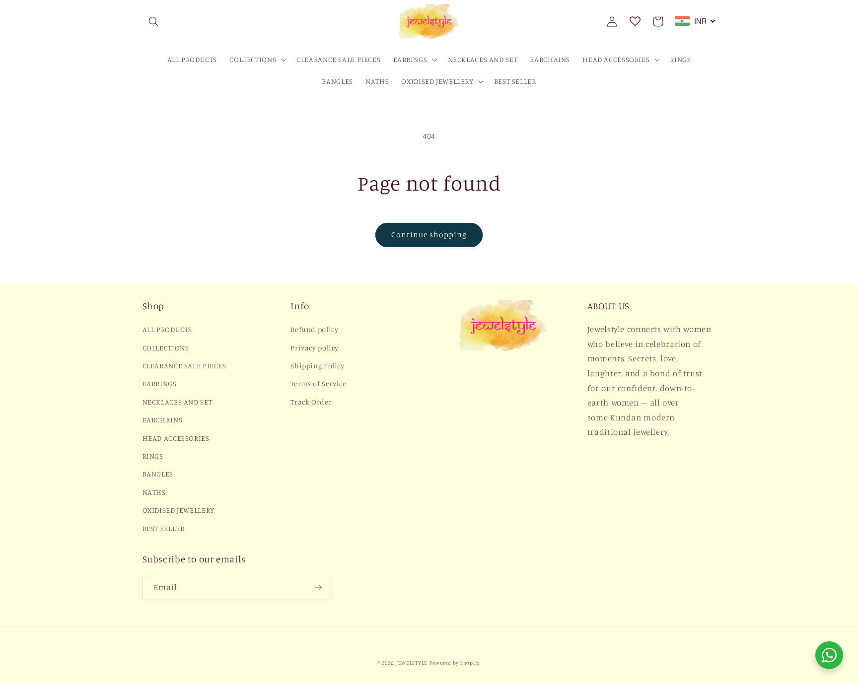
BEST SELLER (164, 528)
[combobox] (695, 21)
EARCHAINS (163, 419)
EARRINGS (160, 383)
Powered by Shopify (454, 663)
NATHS (154, 492)
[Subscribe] (317, 588)
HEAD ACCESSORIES (176, 438)
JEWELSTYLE (412, 663)
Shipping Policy (317, 365)
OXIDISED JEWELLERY (178, 510)
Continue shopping (429, 234)
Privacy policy (314, 347)
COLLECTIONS (166, 347)
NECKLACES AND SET (178, 402)
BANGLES (158, 474)
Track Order (311, 402)
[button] (154, 21)
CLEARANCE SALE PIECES (184, 365)
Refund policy (314, 329)
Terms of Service (318, 383)
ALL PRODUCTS (168, 329)
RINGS (153, 456)
